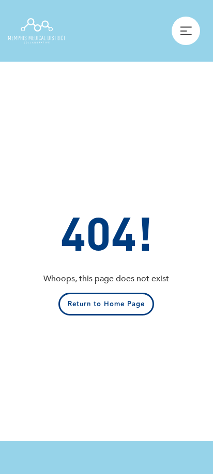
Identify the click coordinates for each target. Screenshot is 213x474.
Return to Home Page (106, 304)
